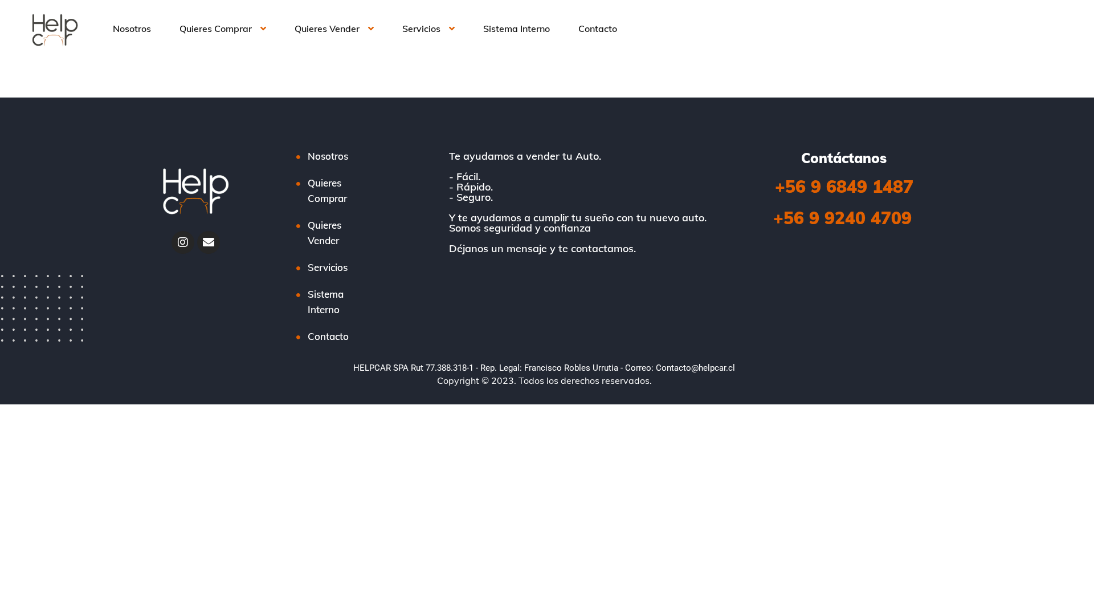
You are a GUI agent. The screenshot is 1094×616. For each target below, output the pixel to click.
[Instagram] (183, 242)
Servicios (421, 28)
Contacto (597, 28)
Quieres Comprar (215, 28)
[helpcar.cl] (53, 28)
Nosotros (132, 28)
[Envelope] (208, 242)
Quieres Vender (327, 28)
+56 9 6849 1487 (844, 186)
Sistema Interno (516, 28)
